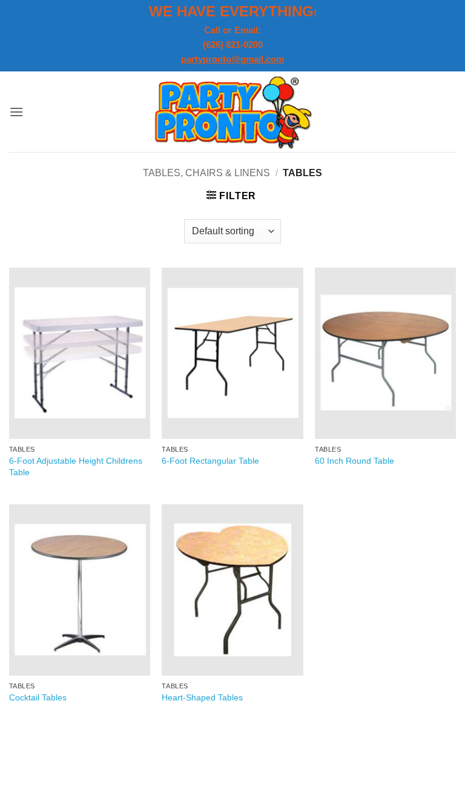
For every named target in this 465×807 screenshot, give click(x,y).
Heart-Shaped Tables (202, 697)
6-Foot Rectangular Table (210, 461)
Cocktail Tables (38, 697)
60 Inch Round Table (354, 461)
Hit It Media (184, 769)
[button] (16, 112)
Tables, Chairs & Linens (206, 173)
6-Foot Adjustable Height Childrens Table (75, 466)
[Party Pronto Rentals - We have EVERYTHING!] (233, 111)
